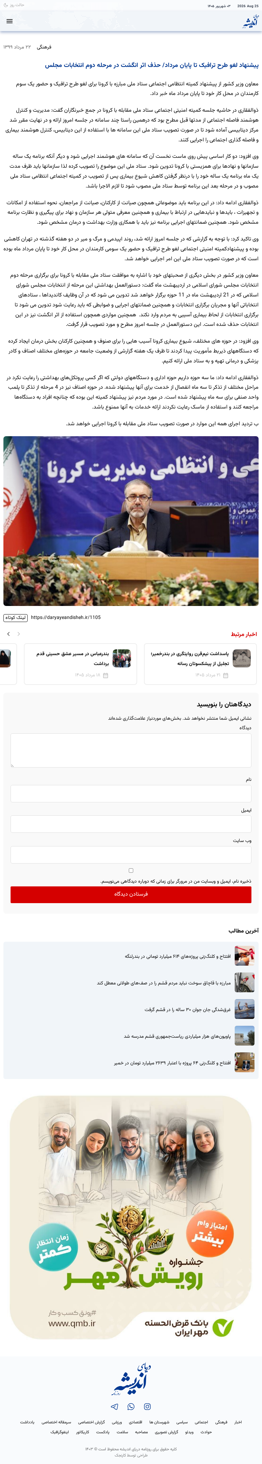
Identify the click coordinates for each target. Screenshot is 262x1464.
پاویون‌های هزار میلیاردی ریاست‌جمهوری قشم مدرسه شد (177, 1036)
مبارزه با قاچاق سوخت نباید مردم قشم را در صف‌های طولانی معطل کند (164, 983)
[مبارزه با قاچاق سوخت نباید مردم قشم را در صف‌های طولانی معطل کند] (244, 982)
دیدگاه (245, 728)
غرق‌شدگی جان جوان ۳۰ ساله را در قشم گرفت (188, 1010)
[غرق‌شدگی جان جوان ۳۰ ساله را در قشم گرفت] (244, 1009)
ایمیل (246, 810)
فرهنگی (44, 47)
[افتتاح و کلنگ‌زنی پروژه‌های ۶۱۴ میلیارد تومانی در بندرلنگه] (244, 956)
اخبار (238, 1422)
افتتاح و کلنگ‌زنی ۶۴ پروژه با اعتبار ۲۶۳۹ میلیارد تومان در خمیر (172, 1063)
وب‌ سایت (242, 841)
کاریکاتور (82, 1432)
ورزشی (117, 1422)
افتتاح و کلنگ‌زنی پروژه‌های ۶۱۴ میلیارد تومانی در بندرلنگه (178, 957)
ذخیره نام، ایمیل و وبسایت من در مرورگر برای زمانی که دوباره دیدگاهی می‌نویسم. (175, 881)
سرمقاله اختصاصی (56, 1422)
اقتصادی (135, 1422)
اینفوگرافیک (59, 1432)
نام (248, 780)
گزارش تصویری (166, 1432)
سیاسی (182, 1422)
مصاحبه (141, 1432)
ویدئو (189, 1432)
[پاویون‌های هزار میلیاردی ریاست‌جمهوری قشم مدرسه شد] (244, 1036)
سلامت (122, 1432)
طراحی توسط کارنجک (131, 1455)
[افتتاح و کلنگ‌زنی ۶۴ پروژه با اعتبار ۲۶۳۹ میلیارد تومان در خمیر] (244, 1062)
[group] (200, 664)
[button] (8, 634)
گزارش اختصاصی (91, 1422)
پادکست (103, 1432)
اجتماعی (201, 1422)
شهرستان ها (159, 1422)
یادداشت (27, 1422)
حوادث (206, 1432)
